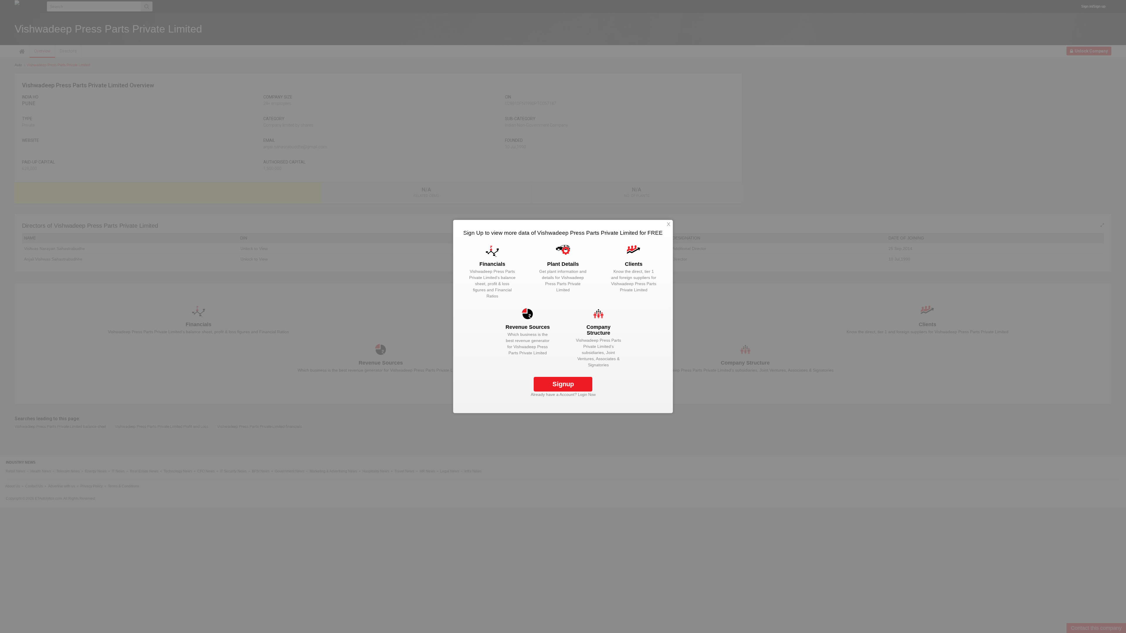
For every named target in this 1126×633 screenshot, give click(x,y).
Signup (563, 384)
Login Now (587, 394)
